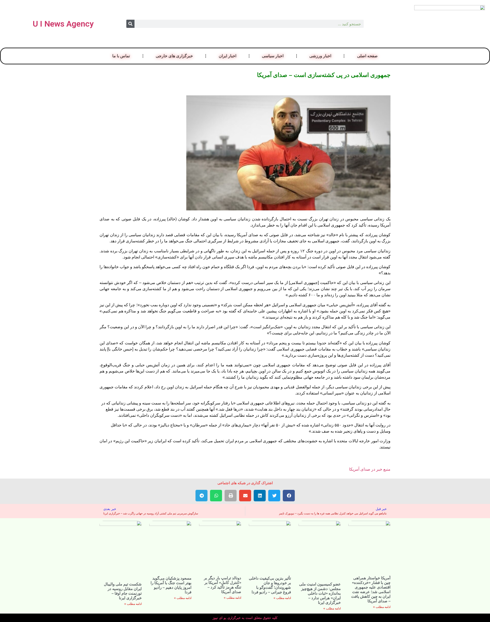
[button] (289, 495)
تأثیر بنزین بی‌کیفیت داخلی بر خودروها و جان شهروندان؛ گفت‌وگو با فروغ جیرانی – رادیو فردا (270, 585)
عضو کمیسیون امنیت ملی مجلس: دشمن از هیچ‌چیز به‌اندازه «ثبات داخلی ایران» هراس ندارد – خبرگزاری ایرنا (320, 593)
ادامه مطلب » (381, 607)
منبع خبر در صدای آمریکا (369, 469)
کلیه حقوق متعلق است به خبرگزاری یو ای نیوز (245, 618)
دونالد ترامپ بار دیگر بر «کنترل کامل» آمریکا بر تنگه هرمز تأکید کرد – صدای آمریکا (222, 585)
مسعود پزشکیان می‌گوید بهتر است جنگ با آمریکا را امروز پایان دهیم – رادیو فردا (171, 585)
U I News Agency (63, 24)
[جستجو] (130, 24)
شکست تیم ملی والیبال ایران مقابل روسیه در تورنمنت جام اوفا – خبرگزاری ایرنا (123, 591)
